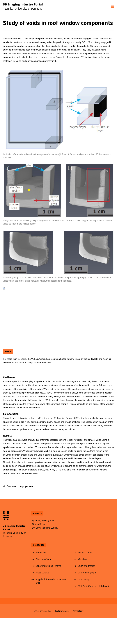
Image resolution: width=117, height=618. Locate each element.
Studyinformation (86, 565)
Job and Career (85, 552)
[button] (112, 6)
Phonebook (41, 552)
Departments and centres (48, 565)
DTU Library (84, 579)
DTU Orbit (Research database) (93, 586)
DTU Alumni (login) (87, 572)
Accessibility (78, 611)
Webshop (82, 559)
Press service (42, 572)
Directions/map (43, 559)
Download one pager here (20, 486)
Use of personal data (42, 611)
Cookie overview (62, 611)
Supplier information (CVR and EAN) (51, 581)
